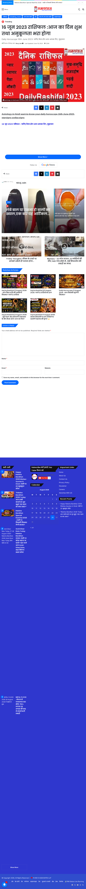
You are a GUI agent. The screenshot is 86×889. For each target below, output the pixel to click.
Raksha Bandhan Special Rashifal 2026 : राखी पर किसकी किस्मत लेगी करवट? (21, 518)
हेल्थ (57, 881)
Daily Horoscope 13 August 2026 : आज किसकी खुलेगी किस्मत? (70, 292)
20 (44, 513)
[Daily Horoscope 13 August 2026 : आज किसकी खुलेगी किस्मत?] (71, 281)
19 (40, 513)
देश (22, 881)
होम (12, 881)
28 (48, 517)
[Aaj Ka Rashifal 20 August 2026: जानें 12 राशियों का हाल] (43, 281)
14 (48, 508)
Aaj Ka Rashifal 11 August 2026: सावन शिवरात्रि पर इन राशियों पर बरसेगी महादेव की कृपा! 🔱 (42, 317)
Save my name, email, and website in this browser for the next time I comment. (32, 377)
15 (52, 508)
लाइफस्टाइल (33, 881)
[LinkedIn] (47, 107)
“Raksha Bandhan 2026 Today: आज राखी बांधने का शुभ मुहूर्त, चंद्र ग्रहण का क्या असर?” (21, 500)
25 (36, 517)
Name (4, 358)
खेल (53, 881)
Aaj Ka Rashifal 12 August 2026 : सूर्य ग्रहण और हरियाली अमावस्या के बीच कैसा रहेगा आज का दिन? (14, 317)
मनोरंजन (26, 881)
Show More (42, 157)
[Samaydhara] (43, 9)
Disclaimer (63, 486)
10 (32, 508)
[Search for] (83, 10)
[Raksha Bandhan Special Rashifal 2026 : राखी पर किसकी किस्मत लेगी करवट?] (8, 513)
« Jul (32, 527)
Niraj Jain (21, 182)
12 (40, 508)
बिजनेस (61, 881)
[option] (43, 211)
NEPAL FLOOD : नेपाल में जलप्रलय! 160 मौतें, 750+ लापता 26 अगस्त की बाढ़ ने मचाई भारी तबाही (21, 705)
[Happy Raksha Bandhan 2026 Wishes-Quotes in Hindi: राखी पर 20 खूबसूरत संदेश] (8, 474)
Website (48, 368)
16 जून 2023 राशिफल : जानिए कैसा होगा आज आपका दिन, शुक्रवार (27, 124)
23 (56, 513)
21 (48, 513)
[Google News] (48, 165)
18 (36, 513)
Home (61, 472)
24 (32, 517)
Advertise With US (65, 493)
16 (56, 508)
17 (32, 513)
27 (44, 517)
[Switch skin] (79, 10)
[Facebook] (36, 107)
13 (44, 508)
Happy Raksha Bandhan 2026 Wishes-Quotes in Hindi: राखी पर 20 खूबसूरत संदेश (21, 480)
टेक (39, 881)
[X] (41, 107)
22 (52, 513)
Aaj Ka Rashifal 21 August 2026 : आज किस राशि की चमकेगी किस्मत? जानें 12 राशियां (14, 292)
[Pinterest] (52, 107)
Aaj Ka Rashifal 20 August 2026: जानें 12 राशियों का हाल (41, 291)
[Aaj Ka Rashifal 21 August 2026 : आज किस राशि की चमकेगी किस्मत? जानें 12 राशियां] (14, 281)
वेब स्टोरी (17, 881)
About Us (62, 476)
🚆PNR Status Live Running (74, 881)
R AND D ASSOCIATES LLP (42, 878)
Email (4, 368)
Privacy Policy (64, 482)
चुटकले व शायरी (46, 881)
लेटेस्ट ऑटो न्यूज (11, 202)
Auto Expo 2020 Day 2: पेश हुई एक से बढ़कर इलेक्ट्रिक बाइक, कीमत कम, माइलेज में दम (28, 212)
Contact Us (63, 479)
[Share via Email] (57, 107)
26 (40, 517)
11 (36, 508)
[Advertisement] (43, 30)
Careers (62, 489)
